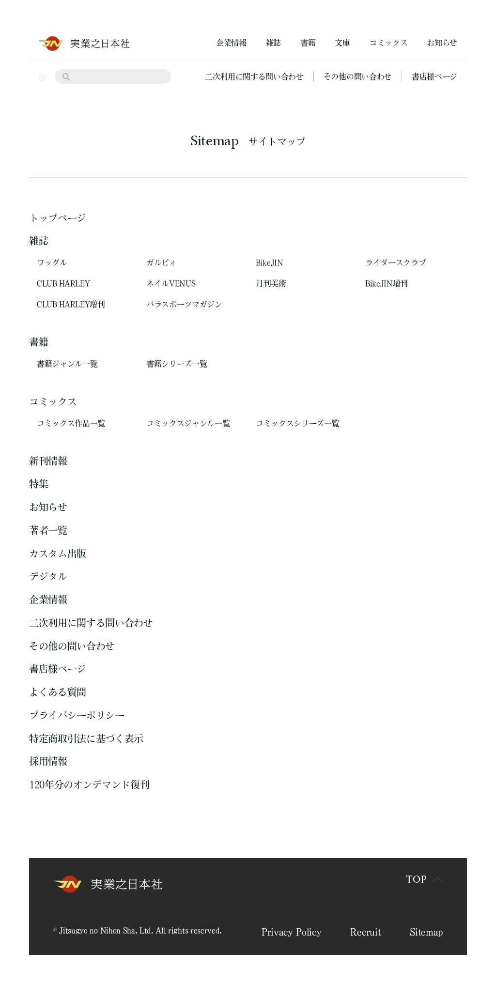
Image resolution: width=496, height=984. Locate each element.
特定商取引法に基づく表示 (86, 738)
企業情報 (231, 42)
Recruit (365, 932)
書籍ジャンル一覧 (67, 364)
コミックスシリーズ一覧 (297, 423)
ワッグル (52, 262)
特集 (38, 484)
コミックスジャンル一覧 (188, 423)
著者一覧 (48, 530)
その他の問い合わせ (358, 76)
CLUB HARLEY (63, 283)
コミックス (388, 42)
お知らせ (442, 42)
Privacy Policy (292, 932)
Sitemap (426, 932)
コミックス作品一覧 (71, 423)
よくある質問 (57, 692)
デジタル (48, 576)
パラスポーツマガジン (184, 304)
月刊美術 (271, 283)
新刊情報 (48, 461)
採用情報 (48, 761)
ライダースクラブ (395, 262)
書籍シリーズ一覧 (176, 364)
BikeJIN (269, 262)
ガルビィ (161, 262)
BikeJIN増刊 (386, 283)
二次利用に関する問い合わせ (254, 76)
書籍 (307, 42)
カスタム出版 (57, 553)
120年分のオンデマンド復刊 (89, 784)
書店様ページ (434, 76)
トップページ (57, 218)
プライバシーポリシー (76, 715)
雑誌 (273, 42)
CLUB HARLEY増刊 (71, 304)
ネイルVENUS (170, 283)
